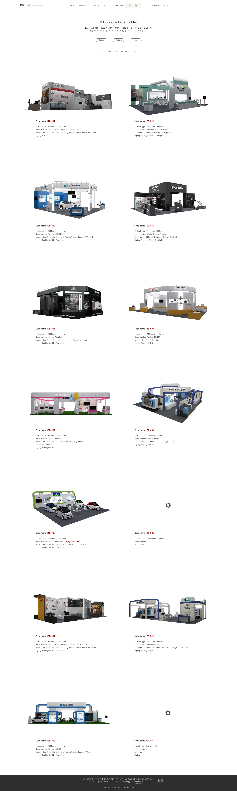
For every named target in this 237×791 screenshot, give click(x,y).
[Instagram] (160, 781)
